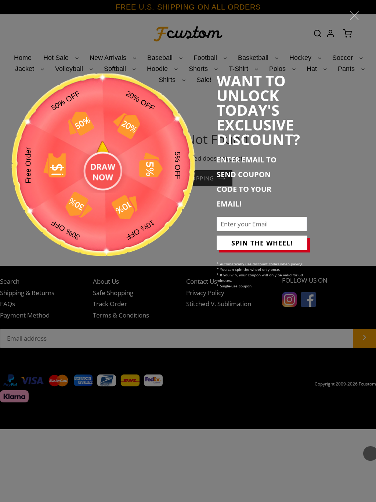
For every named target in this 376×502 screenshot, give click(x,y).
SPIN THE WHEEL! (262, 243)
